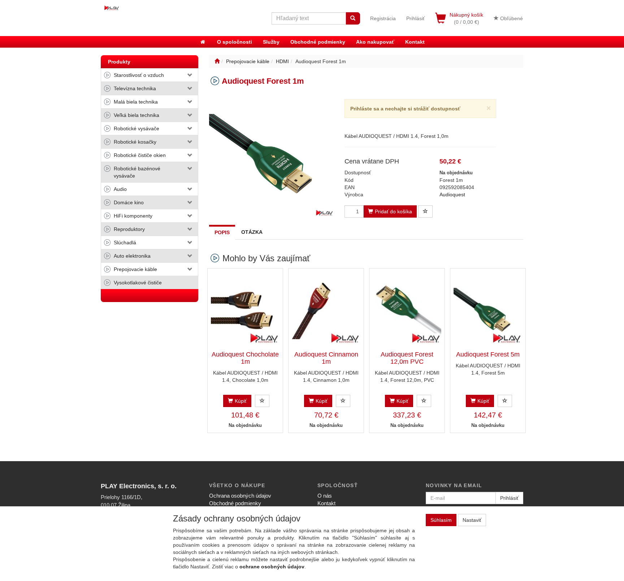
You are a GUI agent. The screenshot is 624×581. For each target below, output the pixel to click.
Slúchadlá (125, 242)
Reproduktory (129, 229)
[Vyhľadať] (353, 18)
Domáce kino (129, 202)
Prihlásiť (415, 18)
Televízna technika (135, 88)
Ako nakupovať (375, 42)
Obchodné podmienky (317, 42)
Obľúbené (511, 18)
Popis (222, 232)
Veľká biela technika (136, 115)
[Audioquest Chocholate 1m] (245, 310)
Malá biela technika (136, 102)
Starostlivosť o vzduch (139, 75)
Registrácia (383, 18)
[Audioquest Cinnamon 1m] (326, 310)
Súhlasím (441, 520)
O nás (324, 496)
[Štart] (217, 61)
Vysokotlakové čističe (138, 282)
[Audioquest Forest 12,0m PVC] (407, 310)
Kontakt (415, 42)
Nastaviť (472, 520)
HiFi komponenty (133, 216)
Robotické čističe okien (140, 155)
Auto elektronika (132, 256)
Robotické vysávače (136, 128)
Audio (120, 189)
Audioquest (452, 194)
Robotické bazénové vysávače (137, 172)
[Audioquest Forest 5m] (488, 310)
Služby (271, 42)
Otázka (252, 232)
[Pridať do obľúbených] (425, 211)
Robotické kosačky (135, 142)
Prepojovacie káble (135, 269)
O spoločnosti (234, 42)
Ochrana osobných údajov (240, 496)
